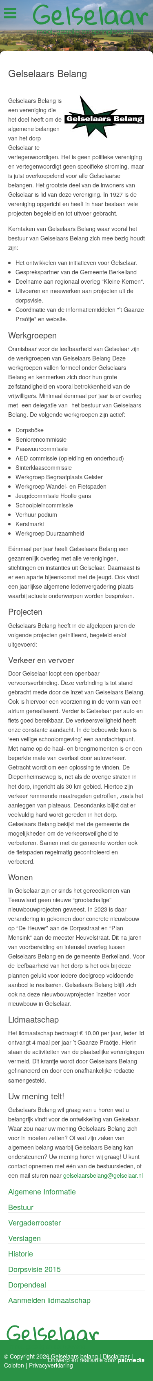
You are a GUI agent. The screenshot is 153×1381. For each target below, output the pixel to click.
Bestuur (20, 1206)
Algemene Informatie (42, 1191)
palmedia (131, 1360)
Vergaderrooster (34, 1222)
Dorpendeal (27, 1284)
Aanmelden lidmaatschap (49, 1299)
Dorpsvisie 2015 (34, 1268)
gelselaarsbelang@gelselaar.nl (103, 1175)
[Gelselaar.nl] (90, 19)
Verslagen (24, 1237)
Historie (20, 1253)
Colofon (14, 1365)
